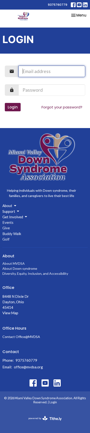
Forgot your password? (62, 107)
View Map (10, 313)
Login (13, 107)
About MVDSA (13, 263)
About (7, 205)
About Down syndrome (19, 268)
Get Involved (12, 217)
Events (7, 222)
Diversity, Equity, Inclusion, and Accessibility (35, 273)
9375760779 (57, 4)
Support (8, 211)
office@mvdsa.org (28, 367)
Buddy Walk (11, 233)
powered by (42, 422)
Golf (6, 239)
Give (6, 228)
